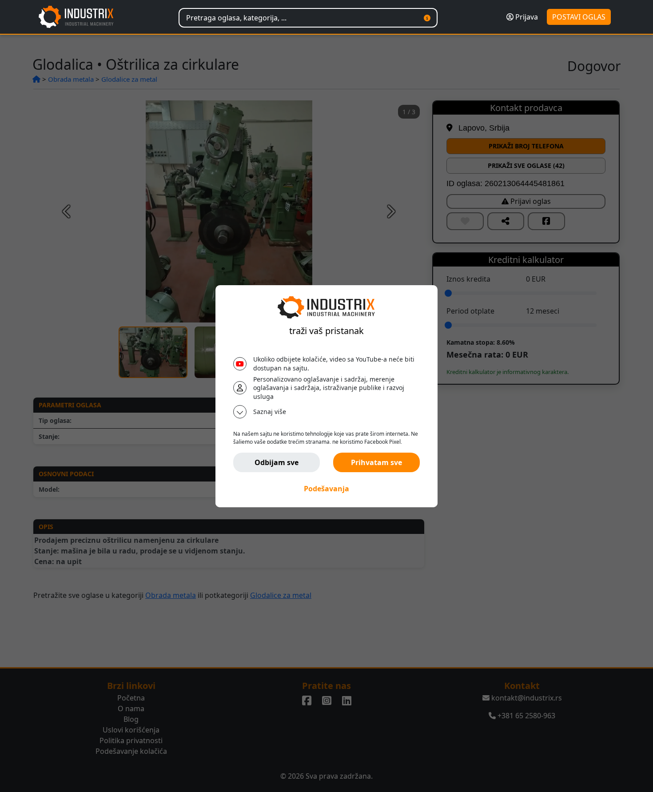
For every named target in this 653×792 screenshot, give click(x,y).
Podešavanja (326, 489)
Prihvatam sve (376, 462)
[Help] (427, 18)
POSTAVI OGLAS (578, 17)
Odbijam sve (277, 462)
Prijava (526, 17)
